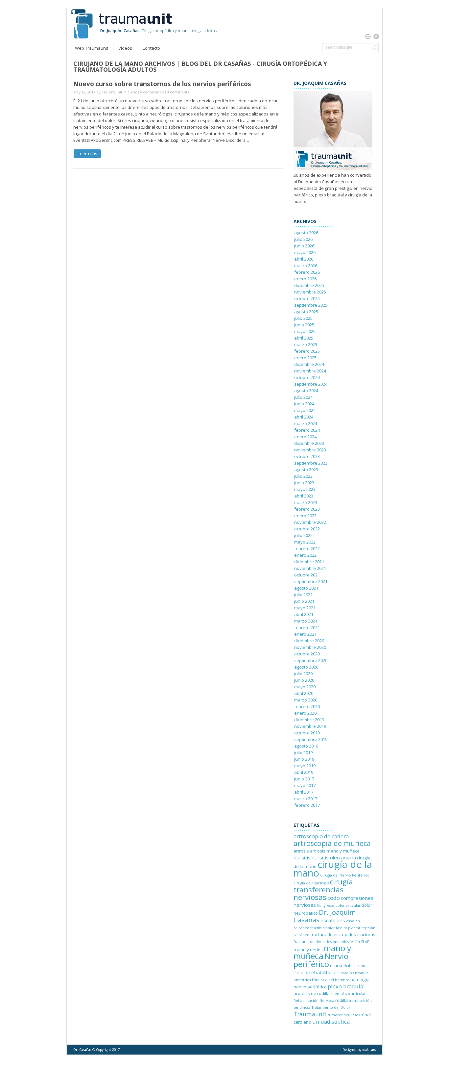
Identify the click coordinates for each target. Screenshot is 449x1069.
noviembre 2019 (310, 726)
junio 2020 (304, 680)
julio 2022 (303, 535)
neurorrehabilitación (317, 972)
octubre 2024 (307, 377)
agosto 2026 (306, 233)
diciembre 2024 (309, 364)
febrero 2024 (307, 430)
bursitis (302, 857)
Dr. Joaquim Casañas (325, 915)
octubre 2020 (307, 654)
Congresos (325, 905)
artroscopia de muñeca (332, 843)
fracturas (366, 934)
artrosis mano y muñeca (335, 851)
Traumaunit (112, 91)
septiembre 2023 (310, 463)
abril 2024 (303, 417)
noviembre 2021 (310, 568)
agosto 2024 (306, 391)
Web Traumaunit (91, 48)
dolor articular (348, 905)
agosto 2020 (306, 667)
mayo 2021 (305, 608)
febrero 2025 (307, 351)
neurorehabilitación (347, 965)
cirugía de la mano (333, 868)
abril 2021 (303, 614)
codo (333, 898)
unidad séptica (331, 1021)
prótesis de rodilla (312, 993)
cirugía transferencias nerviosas (323, 889)
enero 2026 (305, 279)
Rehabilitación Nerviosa (314, 1000)
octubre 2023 (307, 456)
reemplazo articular (348, 993)
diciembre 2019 (309, 720)
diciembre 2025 (309, 285)
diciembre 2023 (309, 443)
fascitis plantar (322, 928)
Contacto (151, 48)
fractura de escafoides (333, 934)
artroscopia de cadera (321, 836)
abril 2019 (303, 772)
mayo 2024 (305, 410)
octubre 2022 (307, 529)
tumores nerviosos (344, 1015)
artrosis (301, 851)
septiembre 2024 (310, 384)
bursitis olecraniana (334, 857)
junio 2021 (304, 601)
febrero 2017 (307, 805)
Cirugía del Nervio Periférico (344, 875)
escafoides (332, 920)
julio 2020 (303, 673)
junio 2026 (304, 246)
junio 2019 (304, 759)
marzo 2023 (305, 502)
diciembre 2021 (309, 562)
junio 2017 (304, 779)
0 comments (178, 91)
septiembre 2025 (310, 305)
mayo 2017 (305, 785)
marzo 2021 (305, 621)
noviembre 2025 (310, 292)
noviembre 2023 (310, 450)
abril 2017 (303, 792)
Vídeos (125, 48)
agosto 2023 (306, 469)
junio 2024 (304, 404)
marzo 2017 (305, 799)
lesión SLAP (359, 941)
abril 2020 (303, 693)
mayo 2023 (305, 489)
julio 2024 (303, 397)
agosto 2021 (306, 588)
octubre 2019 (307, 733)
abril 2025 (303, 338)
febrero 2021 (307, 627)
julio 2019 (303, 752)
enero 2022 (305, 555)
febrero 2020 (307, 706)
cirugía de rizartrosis (311, 883)
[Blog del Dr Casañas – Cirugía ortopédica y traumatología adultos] (143, 37)
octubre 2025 (307, 298)
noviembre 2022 (310, 522)
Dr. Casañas (82, 1049)
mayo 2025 (305, 331)
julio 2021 (303, 595)
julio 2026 (303, 239)
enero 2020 (305, 713)
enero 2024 (305, 437)
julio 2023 (303, 476)
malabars (369, 1049)
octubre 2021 (307, 575)
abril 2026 (303, 259)
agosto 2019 (306, 746)
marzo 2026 (305, 265)
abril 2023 (303, 496)
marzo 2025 (305, 344)
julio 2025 (303, 318)
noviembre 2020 (310, 647)
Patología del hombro (330, 980)
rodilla (341, 1000)
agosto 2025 (306, 312)
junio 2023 (304, 483)
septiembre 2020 (310, 660)
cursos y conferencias (147, 91)
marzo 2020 (305, 700)
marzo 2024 (305, 423)
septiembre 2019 (310, 739)
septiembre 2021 (310, 581)
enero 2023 (305, 516)
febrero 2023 (307, 509)
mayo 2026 (305, 252)
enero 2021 (305, 634)
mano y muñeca (322, 952)
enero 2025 (305, 358)
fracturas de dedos (310, 941)
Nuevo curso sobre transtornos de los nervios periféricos (162, 84)
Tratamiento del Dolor (331, 1007)
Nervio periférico (321, 960)
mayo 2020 (305, 687)
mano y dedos (308, 950)
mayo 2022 (305, 542)
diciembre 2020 (309, 641)
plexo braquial (346, 986)
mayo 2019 (305, 766)
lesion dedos (338, 941)
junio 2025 (304, 325)
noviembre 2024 (310, 371)
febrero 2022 (307, 548)
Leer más (87, 153)
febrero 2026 (307, 272)
